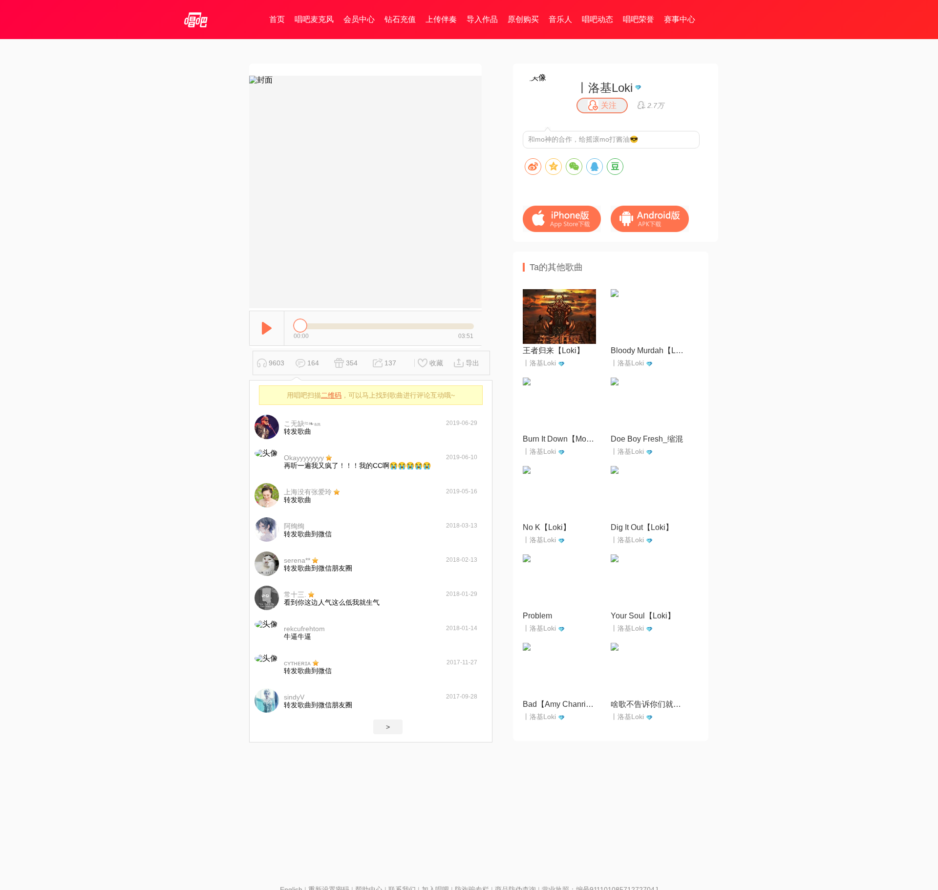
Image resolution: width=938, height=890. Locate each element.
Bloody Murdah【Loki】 (647, 350)
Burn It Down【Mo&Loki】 (559, 439)
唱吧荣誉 (638, 19)
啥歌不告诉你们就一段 (647, 704)
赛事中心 (679, 19)
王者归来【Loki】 (553, 350)
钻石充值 (400, 19)
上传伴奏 (441, 19)
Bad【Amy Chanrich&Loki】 (559, 704)
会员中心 (359, 19)
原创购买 (523, 19)
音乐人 (560, 19)
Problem (537, 616)
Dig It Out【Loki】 (642, 527)
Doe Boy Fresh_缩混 (647, 439)
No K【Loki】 (547, 527)
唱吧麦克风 (314, 19)
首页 (277, 19)
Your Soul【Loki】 (643, 616)
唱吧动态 (597, 19)
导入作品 (482, 19)
